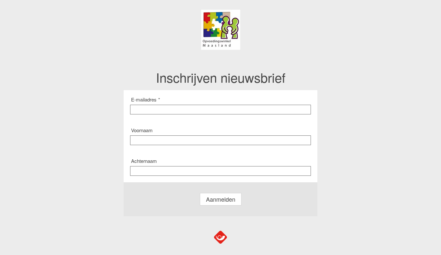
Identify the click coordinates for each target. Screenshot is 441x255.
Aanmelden (220, 199)
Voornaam (142, 130)
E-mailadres (145, 99)
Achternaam (144, 160)
